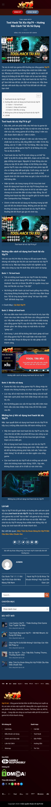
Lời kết (7, 116)
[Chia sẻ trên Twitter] (23, 542)
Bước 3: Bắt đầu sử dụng (16, 110)
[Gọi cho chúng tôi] (12, 784)
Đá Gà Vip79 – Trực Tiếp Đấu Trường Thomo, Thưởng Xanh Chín (28, 654)
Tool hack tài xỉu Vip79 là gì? (15, 99)
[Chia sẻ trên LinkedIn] (36, 542)
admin (34, 33)
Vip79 (46, 67)
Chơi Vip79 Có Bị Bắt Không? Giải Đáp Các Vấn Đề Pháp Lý (28, 644)
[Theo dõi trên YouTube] (18, 784)
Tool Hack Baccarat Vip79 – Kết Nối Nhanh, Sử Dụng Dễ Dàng (28, 634)
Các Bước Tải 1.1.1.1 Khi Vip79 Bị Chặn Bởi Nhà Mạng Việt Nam (12, 579)
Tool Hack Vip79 (25, 19)
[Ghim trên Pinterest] (32, 542)
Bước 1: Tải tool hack (15, 105)
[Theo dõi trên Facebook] (3, 784)
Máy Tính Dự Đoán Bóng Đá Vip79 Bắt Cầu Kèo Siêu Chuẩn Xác (29, 663)
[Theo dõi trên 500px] (21, 784)
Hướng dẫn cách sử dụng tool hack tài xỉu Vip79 (22, 102)
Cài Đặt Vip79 (19, 305)
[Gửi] (46, 595)
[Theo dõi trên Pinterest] (15, 784)
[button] (3, 4)
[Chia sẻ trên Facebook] (19, 542)
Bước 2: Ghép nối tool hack (17, 107)
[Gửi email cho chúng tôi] (9, 784)
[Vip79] (25, 4)
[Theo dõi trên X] (6, 784)
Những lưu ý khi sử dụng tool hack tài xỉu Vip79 (22, 113)
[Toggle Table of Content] (37, 96)
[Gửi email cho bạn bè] (28, 542)
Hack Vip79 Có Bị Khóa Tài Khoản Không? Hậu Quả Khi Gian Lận (37, 579)
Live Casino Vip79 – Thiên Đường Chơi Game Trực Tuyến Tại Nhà (28, 624)
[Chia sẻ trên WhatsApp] (15, 542)
